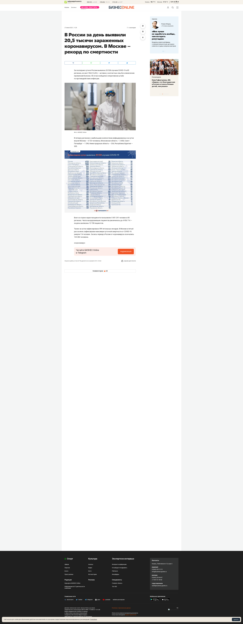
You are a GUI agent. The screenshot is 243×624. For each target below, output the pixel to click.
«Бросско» (171, 26)
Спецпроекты (117, 580)
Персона (67, 567)
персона (154, 19)
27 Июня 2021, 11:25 (71, 27)
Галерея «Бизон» (117, 583)
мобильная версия (119, 599)
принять (236, 619)
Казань (147, 2)
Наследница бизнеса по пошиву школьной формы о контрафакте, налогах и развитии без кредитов (169, 44)
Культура (92, 559)
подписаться (125, 251)
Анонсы (90, 564)
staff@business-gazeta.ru (159, 585)
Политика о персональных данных (121, 608)
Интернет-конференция (119, 564)
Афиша (67, 564)
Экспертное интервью (123, 559)
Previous (153, 51)
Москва (159, 2)
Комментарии (100, 271)
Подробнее (93, 619)
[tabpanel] (153, 73)
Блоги (66, 571)
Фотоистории (92, 574)
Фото (90, 571)
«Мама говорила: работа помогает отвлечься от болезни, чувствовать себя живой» (171, 35)
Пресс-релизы (69, 574)
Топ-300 (114, 586)
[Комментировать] (142, 26)
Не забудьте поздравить (119, 567)
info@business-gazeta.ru (159, 571)
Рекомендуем (174, 77)
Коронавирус (79, 243)
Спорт (70, 559)
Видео (90, 567)
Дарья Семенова (173, 24)
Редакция (68, 580)
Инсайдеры (115, 574)
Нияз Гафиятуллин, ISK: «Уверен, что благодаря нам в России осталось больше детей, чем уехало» (152, 83)
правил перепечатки (130, 614)
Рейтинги (115, 571)
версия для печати (130, 261)
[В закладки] (142, 31)
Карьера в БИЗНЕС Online (72, 583)
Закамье (73, 7)
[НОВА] (89, 8)
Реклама (91, 580)
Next (176, 51)
